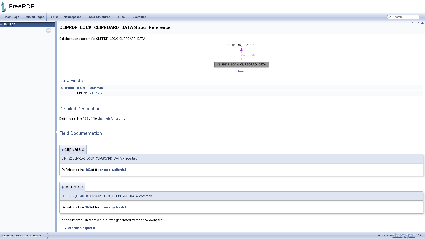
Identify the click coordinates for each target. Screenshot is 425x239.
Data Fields (418, 23)
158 (85, 118)
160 (88, 207)
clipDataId (97, 93)
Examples (139, 17)
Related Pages (34, 17)
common (96, 88)
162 (88, 170)
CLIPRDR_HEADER (74, 88)
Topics (53, 17)
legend (241, 71)
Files (121, 17)
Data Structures (99, 17)
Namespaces (72, 17)
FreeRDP (9, 24)
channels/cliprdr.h (110, 118)
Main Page (12, 17)
